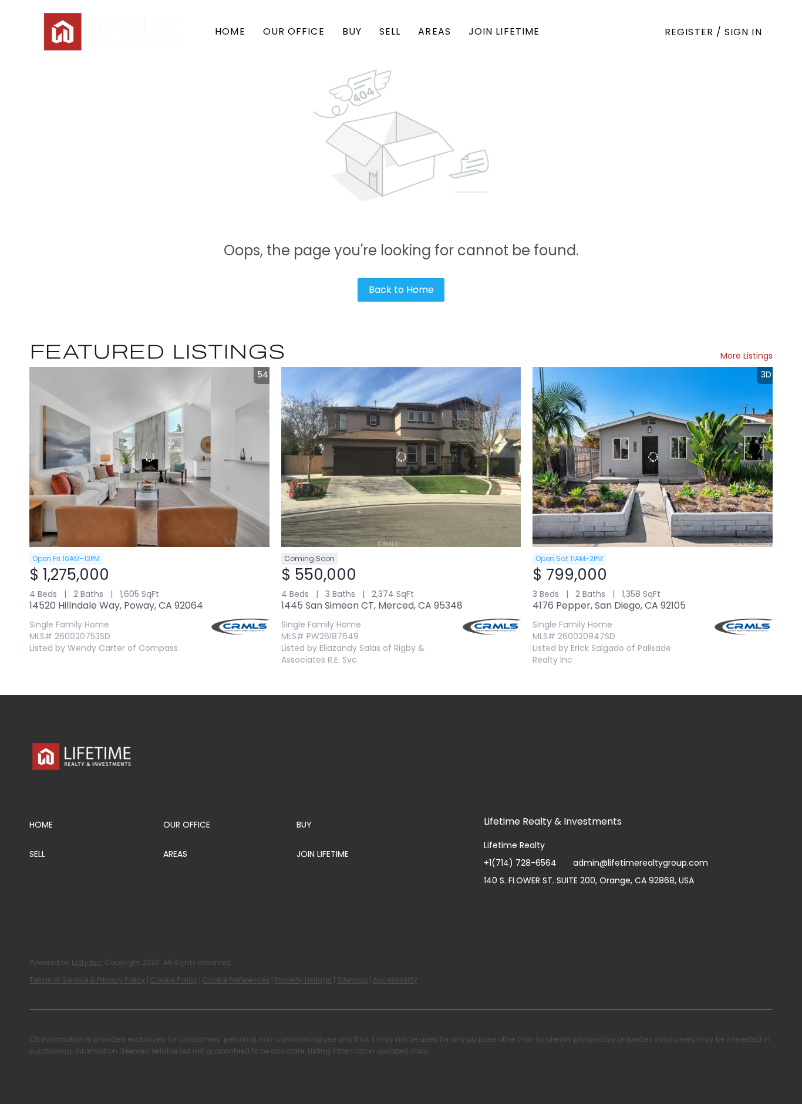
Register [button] (689, 32)
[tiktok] (586, 907)
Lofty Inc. (87, 962)
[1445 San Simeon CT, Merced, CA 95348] (401, 456)
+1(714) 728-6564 (520, 863)
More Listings (746, 356)
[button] (113, 32)
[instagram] (539, 907)
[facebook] (492, 907)
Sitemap (352, 980)
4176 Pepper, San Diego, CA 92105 (609, 605)
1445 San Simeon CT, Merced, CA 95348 (372, 605)
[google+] (610, 907)
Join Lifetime (504, 31)
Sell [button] (389, 31)
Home (230, 31)
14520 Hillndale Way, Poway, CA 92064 (116, 605)
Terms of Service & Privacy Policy (87, 980)
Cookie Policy (173, 980)
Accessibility (395, 980)
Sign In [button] (743, 32)
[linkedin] (516, 907)
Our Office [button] (294, 31)
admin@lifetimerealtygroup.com (640, 863)
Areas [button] (434, 31)
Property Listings (303, 980)
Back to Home (401, 289)
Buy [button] (352, 31)
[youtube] (563, 907)
